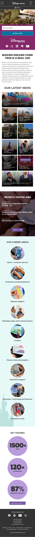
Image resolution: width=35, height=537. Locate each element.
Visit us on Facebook (9, 515)
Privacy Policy (19, 527)
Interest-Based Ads (11, 529)
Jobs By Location (17, 519)
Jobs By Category (17, 521)
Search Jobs (17, 33)
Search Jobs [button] (31, 2)
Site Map (5, 527)
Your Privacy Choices (23, 529)
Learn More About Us (17, 503)
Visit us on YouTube (20, 515)
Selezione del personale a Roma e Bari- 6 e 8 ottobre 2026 (17, 213)
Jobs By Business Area (17, 524)
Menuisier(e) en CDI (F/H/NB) (13, 221)
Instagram (12, 46)
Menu (18, 7)
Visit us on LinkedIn (14, 515)
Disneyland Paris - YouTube (27, 46)
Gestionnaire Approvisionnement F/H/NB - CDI (15, 205)
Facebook (7, 46)
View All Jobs (17, 230)
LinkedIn (17, 46)
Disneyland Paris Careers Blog (22, 46)
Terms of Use (11, 527)
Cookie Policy (28, 527)
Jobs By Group (17, 522)
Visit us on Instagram (25, 515)
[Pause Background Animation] (33, 22)
